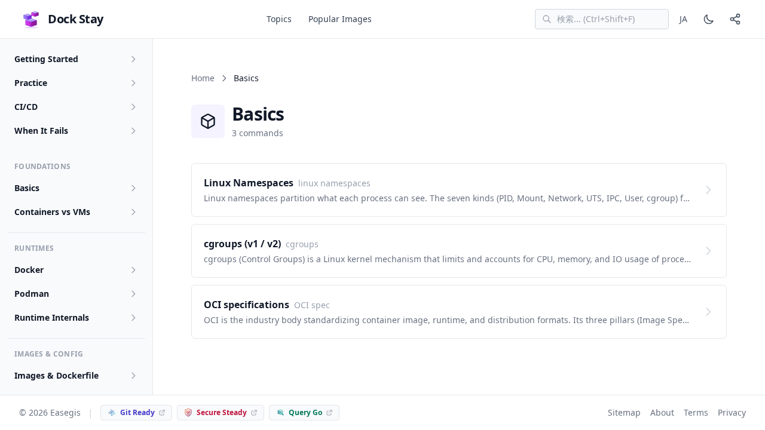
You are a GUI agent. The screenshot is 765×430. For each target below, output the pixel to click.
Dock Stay (75, 19)
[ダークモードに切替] (709, 19)
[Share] (735, 19)
